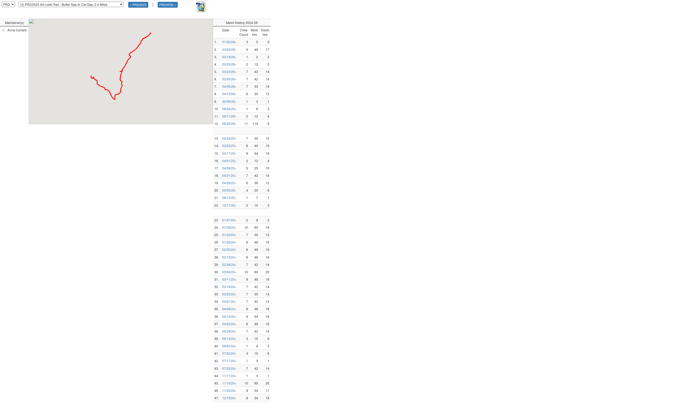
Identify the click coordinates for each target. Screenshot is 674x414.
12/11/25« (229, 205)
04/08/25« (229, 168)
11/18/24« (229, 383)
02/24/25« (229, 138)
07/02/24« (229, 353)
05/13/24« (229, 338)
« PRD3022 (138, 4)
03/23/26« (229, 64)
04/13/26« (229, 93)
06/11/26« (229, 116)
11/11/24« (229, 375)
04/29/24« (229, 331)
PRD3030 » (167, 4)
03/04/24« (229, 272)
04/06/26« (229, 86)
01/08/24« (229, 227)
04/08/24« (229, 308)
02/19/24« (229, 257)
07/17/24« (229, 360)
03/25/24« (229, 294)
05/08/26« (229, 101)
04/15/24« (229, 316)
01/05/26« (229, 42)
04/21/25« (229, 175)
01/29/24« (229, 242)
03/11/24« (229, 279)
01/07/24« (229, 220)
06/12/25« (229, 197)
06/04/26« (229, 108)
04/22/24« (229, 324)
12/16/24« (229, 398)
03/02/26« (229, 49)
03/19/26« (229, 57)
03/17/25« (229, 153)
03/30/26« (229, 79)
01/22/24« (229, 234)
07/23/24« (229, 368)
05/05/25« (229, 190)
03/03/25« (229, 145)
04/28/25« (229, 183)
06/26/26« (229, 123)
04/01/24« (229, 301)
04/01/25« (229, 160)
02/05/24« (229, 249)
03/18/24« (229, 286)
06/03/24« (229, 346)
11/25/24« (229, 390)
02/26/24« (229, 264)
